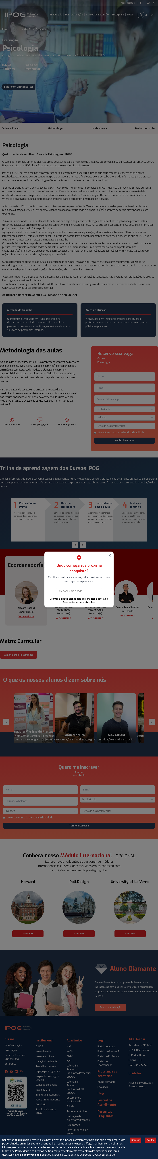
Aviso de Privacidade (17, 1151)
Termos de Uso (44, 1151)
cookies (19, 1140)
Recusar (135, 1140)
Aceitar (150, 1140)
